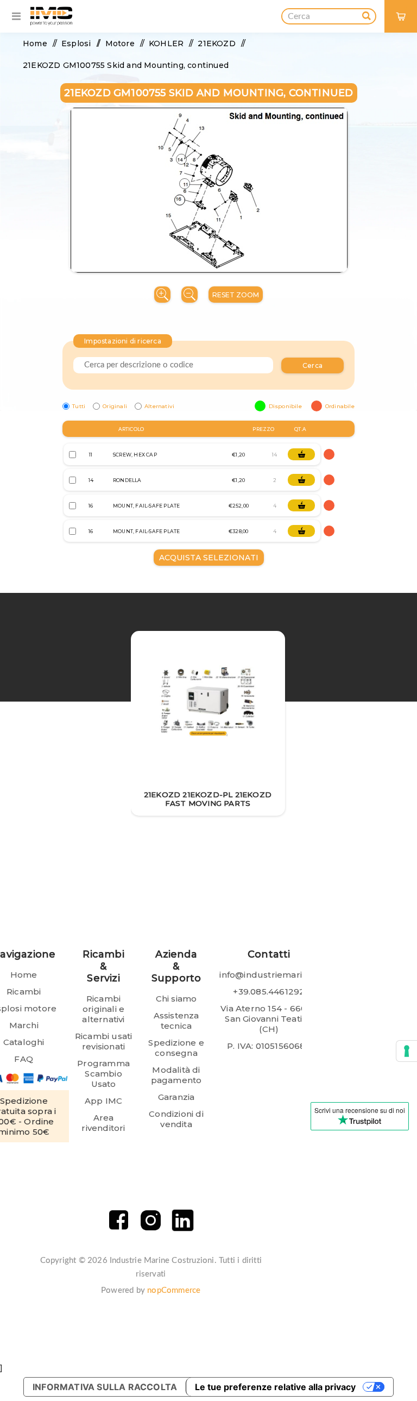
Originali (115, 406)
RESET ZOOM (235, 295)
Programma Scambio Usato (103, 1073)
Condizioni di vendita (176, 1119)
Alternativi (159, 406)
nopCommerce (173, 1290)
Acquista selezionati (208, 557)
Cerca (312, 365)
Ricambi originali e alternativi (103, 1008)
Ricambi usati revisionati (103, 1041)
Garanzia (176, 1097)
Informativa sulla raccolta (105, 1386)
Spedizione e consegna (176, 1047)
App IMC (103, 1101)
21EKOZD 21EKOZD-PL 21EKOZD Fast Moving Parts (207, 799)
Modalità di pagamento (176, 1075)
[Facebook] (118, 1220)
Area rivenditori (103, 1122)
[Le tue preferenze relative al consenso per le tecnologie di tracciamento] (406, 1051)
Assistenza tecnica (176, 1020)
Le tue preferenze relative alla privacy (275, 1386)
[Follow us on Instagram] (150, 1220)
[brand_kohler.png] (208, 702)
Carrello (405, 8)
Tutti (78, 406)
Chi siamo (176, 998)
